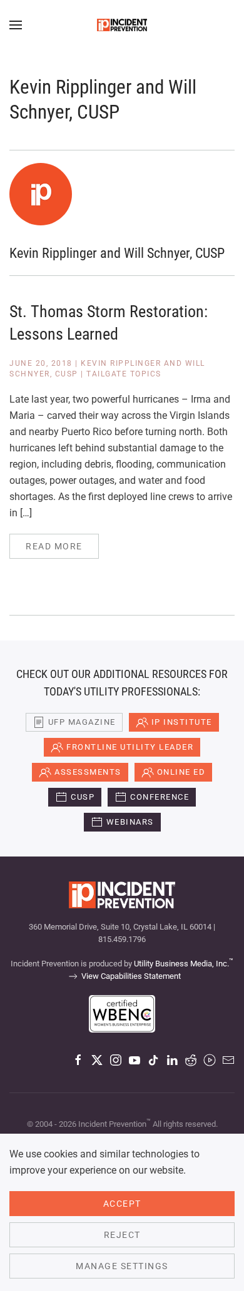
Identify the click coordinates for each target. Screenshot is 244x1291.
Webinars (130, 822)
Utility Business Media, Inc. (183, 963)
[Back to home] (122, 25)
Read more (54, 546)
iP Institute (181, 722)
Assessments (87, 772)
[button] (15, 25)
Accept (122, 1204)
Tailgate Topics (123, 374)
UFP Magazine (82, 722)
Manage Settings (122, 1266)
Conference (159, 797)
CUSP (82, 797)
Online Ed (181, 772)
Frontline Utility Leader (129, 747)
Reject (122, 1235)
